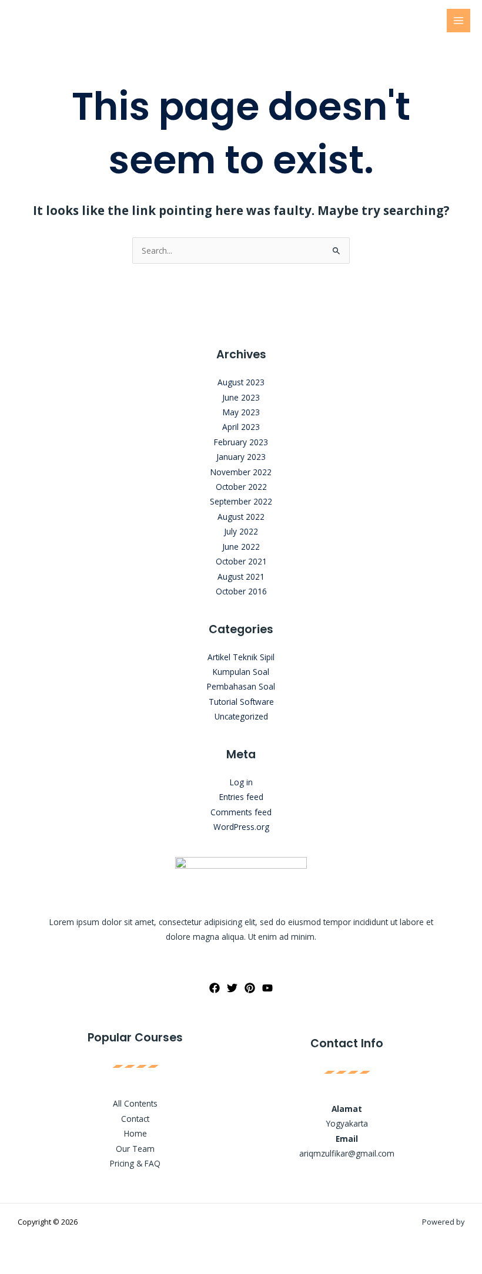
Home (135, 1133)
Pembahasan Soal (241, 686)
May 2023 (241, 412)
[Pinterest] (250, 988)
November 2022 (241, 472)
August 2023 (241, 382)
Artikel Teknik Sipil (241, 657)
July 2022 (241, 531)
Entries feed (241, 796)
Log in (241, 782)
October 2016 (241, 591)
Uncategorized (241, 716)
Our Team (135, 1148)
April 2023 (241, 426)
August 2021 (241, 576)
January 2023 (241, 456)
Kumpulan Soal (241, 671)
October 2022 (241, 486)
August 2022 (241, 516)
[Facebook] (214, 988)
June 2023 (241, 397)
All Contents (135, 1103)
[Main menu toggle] (459, 21)
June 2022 (241, 546)
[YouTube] (267, 988)
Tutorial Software (241, 701)
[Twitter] (232, 988)
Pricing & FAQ (135, 1163)
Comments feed (241, 812)
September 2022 (241, 501)
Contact (135, 1118)
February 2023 (241, 442)
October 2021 (241, 561)
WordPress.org (241, 826)
